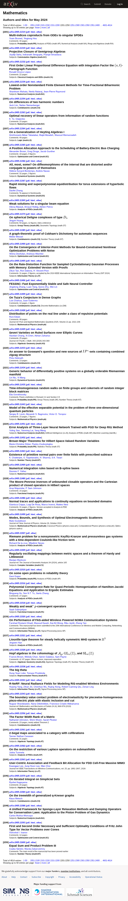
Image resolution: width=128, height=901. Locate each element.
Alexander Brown (17, 151)
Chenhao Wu (40, 686)
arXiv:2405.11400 (17, 244)
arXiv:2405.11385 (17, 230)
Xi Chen (29, 335)
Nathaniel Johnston (18, 720)
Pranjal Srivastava (52, 54)
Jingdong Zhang (17, 287)
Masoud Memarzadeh (65, 135)
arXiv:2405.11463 (17, 451)
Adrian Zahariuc (42, 335)
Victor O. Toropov (57, 414)
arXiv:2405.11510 (17, 570)
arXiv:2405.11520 (17, 616)
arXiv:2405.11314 (17, 32)
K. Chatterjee (15, 457)
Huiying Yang (15, 686)
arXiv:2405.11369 (17, 200)
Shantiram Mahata (18, 91)
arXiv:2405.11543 (17, 694)
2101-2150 (45, 25)
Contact (23, 877)
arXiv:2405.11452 (17, 437)
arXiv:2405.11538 (17, 666)
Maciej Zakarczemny (35, 849)
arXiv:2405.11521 (17, 635)
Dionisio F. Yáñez (17, 471)
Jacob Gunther (47, 151)
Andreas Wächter (35, 253)
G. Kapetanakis (31, 457)
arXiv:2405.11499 (17, 514)
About (4, 877)
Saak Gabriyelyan (18, 609)
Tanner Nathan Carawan (21, 736)
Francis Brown (16, 657)
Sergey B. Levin (17, 414)
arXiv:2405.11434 (17, 368)
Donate (108, 4)
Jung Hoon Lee (32, 766)
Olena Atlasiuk (16, 207)
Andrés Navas (43, 171)
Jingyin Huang (16, 220)
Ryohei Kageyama (18, 782)
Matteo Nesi (62, 504)
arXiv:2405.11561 (17, 730)
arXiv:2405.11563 (17, 759)
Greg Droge (33, 151)
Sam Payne (60, 657)
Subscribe (36, 877)
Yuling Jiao (14, 430)
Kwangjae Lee (16, 766)
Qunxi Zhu (43, 287)
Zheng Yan (81, 623)
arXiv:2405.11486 (17, 498)
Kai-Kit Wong (56, 623)
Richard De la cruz (18, 543)
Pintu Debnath (16, 358)
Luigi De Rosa (33, 504)
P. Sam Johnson (34, 488)
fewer (37, 27)
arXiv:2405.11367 (17, 181)
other (38, 32)
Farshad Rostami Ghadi (21, 623)
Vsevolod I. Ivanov (18, 832)
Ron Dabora (26, 270)
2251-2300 (75, 25)
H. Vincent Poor (41, 270)
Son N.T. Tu (29, 593)
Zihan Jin (27, 686)
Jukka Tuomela (16, 752)
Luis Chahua (15, 300)
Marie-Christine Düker (20, 444)
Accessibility (75, 877)
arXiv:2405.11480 (17, 478)
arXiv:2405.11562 (17, 746)
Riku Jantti (69, 623)
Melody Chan (31, 657)
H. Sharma (45, 457)
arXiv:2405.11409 (17, 294)
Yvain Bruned (15, 38)
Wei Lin (53, 287)
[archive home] (10, 4)
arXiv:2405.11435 (17, 384)
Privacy (61, 877)
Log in (120, 4)
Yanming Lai (27, 430)
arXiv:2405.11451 (17, 424)
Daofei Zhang (16, 190)
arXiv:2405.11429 (17, 329)
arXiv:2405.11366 (17, 161)
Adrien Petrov (46, 207)
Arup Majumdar (16, 488)
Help (13, 877)
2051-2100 (35, 25)
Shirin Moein (36, 720)
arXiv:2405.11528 (17, 650)
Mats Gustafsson (17, 521)
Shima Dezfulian (17, 253)
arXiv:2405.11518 (17, 603)
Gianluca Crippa (17, 504)
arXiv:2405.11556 (17, 713)
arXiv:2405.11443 (17, 404)
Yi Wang (21, 377)
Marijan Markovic (17, 560)
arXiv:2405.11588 (17, 806)
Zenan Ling (88, 686)
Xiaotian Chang (16, 335)
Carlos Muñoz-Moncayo (21, 815)
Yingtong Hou (30, 38)
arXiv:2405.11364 (17, 128)
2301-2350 (85, 25)
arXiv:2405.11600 (17, 842)
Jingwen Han (15, 642)
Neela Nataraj (35, 91)
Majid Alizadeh (46, 135)
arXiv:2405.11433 (17, 348)
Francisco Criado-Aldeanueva (64, 703)
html (33, 32)
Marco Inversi (48, 504)
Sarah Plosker (50, 720)
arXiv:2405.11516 (17, 583)
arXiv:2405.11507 (17, 533)
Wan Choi (45, 766)
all (49, 27)
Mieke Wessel (16, 236)
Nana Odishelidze (39, 703)
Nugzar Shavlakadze (19, 703)
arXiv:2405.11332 (17, 62)
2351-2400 (95, 25)
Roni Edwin (14, 317)
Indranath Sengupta (32, 54)
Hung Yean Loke (17, 673)
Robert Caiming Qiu (71, 686)
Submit (97, 4)
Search (87, 4)
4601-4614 (107, 25)
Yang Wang (40, 430)
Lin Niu (12, 377)
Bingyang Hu (15, 593)
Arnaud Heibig (31, 207)
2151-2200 (55, 25)
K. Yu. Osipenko (17, 119)
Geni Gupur (15, 576)
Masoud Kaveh (41, 623)
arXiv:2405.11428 (17, 310)
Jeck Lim (13, 105)
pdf (28, 32)
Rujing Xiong (54, 686)
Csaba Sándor (16, 849)
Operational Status (93, 877)
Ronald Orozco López (20, 72)
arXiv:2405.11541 (17, 680)
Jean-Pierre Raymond (54, 91)
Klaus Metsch (15, 798)
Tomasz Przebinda (36, 673)
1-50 (25, 25)
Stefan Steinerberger (29, 105)
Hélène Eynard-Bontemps (22, 171)
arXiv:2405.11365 (17, 145)
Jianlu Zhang (42, 593)
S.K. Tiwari (57, 457)
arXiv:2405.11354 (17, 99)
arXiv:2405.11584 (17, 792)
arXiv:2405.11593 (17, 822)
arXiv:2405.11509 (17, 550)
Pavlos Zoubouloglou (42, 444)
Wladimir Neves (36, 543)
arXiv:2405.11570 (17, 776)
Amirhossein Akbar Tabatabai (23, 135)
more (44, 27)
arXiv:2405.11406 (17, 280)
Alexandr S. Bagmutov (37, 414)
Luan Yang (32, 287)
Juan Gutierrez (30, 300)
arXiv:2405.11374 (17, 214)
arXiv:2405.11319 (17, 48)
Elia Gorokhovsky (17, 394)
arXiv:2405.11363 (17, 112)
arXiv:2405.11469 (17, 465)
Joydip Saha (15, 54)
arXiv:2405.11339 (17, 82)
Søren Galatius (46, 657)
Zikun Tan (14, 270)
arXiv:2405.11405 (17, 261)
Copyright (49, 877)
